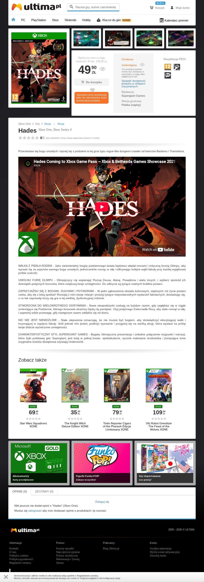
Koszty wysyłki (65, 548)
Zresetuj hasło (158, 555)
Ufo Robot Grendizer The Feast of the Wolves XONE (159, 426)
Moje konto (180, 7)
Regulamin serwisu (20, 563)
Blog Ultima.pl (111, 548)
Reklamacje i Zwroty (68, 559)
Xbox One (24, 123)
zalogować (35, 510)
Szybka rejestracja (160, 548)
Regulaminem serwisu (87, 575)
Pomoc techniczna (67, 555)
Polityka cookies (18, 555)
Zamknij (6, 577)
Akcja (47, 123)
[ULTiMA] (37, 7)
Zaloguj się (102, 501)
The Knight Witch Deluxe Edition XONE (75, 425)
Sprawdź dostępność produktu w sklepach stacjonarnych (134, 84)
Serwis (60, 563)
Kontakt (13, 548)
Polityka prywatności (21, 559)
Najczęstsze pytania (68, 552)
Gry (37, 123)
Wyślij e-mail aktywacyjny (165, 552)
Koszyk (157, 7)
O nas (12, 552)
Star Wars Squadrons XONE (33, 425)
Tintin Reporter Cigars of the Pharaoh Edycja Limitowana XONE (117, 426)
